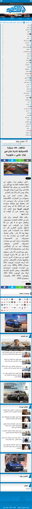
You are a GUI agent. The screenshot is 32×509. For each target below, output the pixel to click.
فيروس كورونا (23, 209)
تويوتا (15, 49)
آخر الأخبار (24, 336)
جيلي (15, 115)
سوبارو (15, 71)
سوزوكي (15, 73)
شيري (15, 89)
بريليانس (15, 100)
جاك (15, 113)
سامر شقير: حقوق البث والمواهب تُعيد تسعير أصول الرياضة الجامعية (12, 418)
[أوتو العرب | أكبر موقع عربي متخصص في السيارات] (16, 323)
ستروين (15, 30)
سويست (15, 135)
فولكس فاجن (15, 47)
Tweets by (28, 489)
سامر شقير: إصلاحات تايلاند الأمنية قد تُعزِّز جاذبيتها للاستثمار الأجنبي (12, 432)
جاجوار (15, 87)
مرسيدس (15, 43)
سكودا (15, 60)
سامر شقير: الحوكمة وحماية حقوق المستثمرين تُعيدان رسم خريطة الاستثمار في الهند (12, 425)
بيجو (15, 27)
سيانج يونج (15, 82)
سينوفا (15, 133)
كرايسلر (15, 126)
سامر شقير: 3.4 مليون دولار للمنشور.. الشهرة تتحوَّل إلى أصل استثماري (12, 411)
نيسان (15, 91)
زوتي (15, 119)
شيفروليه (15, 69)
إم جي (15, 62)
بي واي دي (15, 108)
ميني (15, 84)
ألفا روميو (15, 78)
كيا (15, 25)
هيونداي (15, 65)
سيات (15, 76)
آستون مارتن (15, 93)
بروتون (15, 98)
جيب (15, 36)
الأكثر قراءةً (23, 407)
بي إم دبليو (15, 40)
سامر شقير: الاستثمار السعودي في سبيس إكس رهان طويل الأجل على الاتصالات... (12, 446)
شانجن (15, 104)
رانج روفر (15, 117)
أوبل (15, 32)
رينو (15, 54)
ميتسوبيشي (15, 51)
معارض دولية (20, 141)
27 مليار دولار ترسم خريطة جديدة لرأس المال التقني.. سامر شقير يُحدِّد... (11, 439)
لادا (15, 102)
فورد (15, 67)
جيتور (15, 128)
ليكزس (15, 124)
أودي (15, 38)
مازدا (15, 56)
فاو (15, 106)
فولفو (15, 45)
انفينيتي (15, 95)
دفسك (15, 130)
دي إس (15, 111)
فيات (15, 34)
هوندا (15, 58)
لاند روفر (15, 80)
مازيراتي (15, 122)
